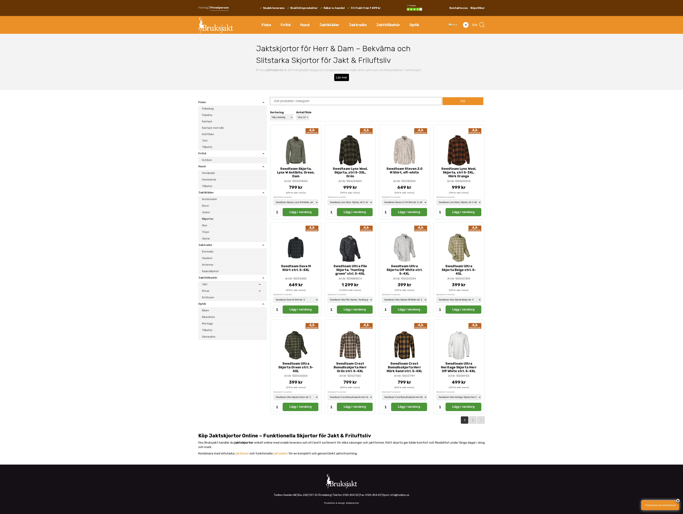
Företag (203, 7)
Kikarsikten (208, 317)
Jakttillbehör (388, 25)
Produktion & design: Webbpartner (341, 503)
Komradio (207, 251)
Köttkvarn (208, 297)
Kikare (205, 310)
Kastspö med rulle (213, 127)
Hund (305, 25)
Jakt (204, 284)
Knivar (205, 290)
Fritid (286, 25)
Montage (207, 323)
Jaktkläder (329, 25)
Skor (204, 225)
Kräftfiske (208, 134)
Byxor (205, 205)
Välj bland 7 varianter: (391, 197)
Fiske (266, 25)
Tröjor (205, 232)
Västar (206, 238)
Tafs (205, 140)
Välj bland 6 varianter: (282, 197)
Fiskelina (207, 115)
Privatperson (219, 7)
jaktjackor (280, 453)
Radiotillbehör (210, 271)
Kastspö (207, 121)
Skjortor (208, 218)
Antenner (207, 264)
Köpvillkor (477, 8)
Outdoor (207, 160)
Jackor (206, 212)
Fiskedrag (208, 108)
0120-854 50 (350, 495)
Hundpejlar (208, 173)
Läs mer (341, 77)
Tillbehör (207, 147)
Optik (414, 25)
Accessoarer (209, 199)
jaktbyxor (242, 453)
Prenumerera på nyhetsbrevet (660, 505)
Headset (207, 258)
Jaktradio (358, 25)
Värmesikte (208, 336)
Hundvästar (209, 179)
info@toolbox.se (399, 495)
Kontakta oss (458, 8)
